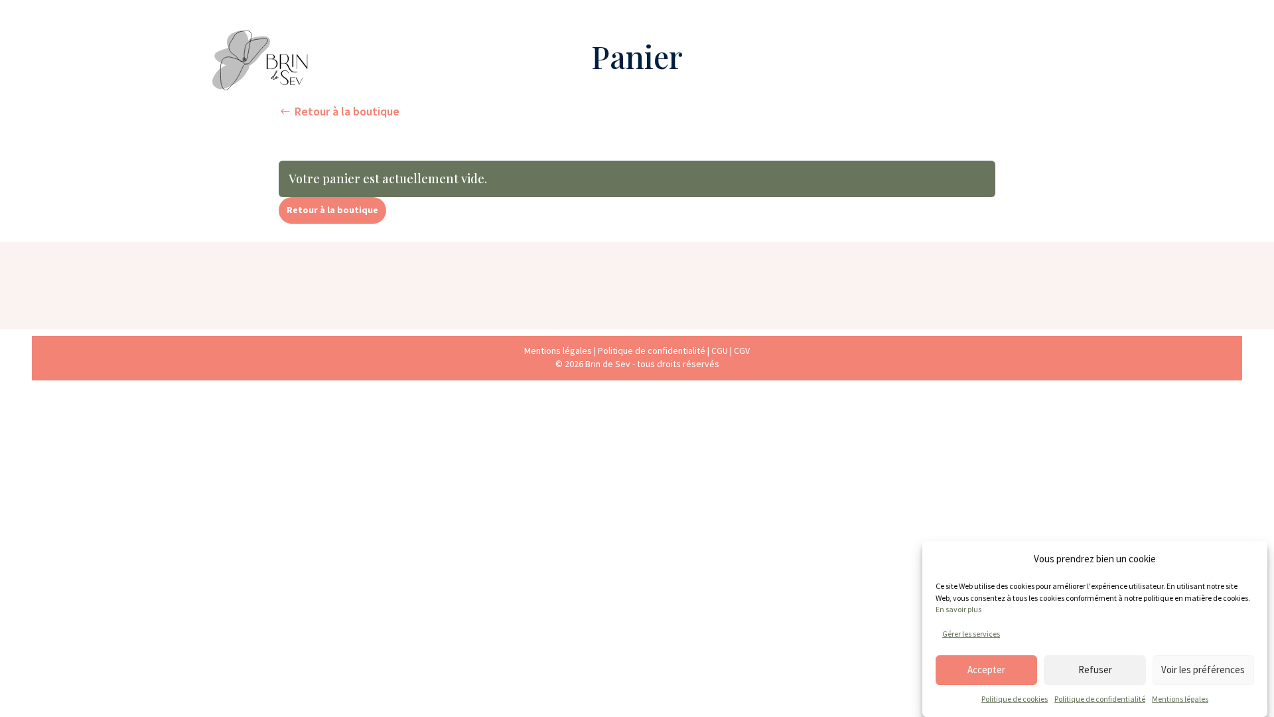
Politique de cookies (1014, 699)
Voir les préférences (1203, 669)
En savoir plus (958, 609)
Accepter (986, 669)
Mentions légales (1180, 699)
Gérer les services (971, 633)
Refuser (1095, 669)
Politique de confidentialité (1099, 699)
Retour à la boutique (347, 111)
